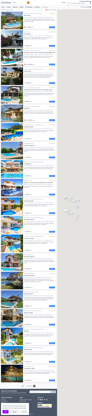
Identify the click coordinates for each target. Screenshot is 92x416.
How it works (4, 401)
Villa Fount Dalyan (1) (29, 256)
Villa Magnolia (27, 163)
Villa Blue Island (28, 349)
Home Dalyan (27, 34)
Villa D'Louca (27, 15)
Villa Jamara (27, 108)
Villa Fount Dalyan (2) (29, 145)
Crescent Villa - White (29, 368)
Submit (53, 392)
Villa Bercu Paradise (29, 238)
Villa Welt (26, 331)
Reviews (3, 402)
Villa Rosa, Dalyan (28, 312)
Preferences (24, 411)
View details (52, 27)
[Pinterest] (44, 399)
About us (3, 399)
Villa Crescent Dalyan (29, 275)
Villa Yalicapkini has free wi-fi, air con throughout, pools (38, 89)
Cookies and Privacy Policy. (20, 408)
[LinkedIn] (42, 399)
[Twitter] (40, 399)
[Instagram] (47, 399)
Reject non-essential (14, 411)
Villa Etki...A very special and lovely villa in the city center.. (38, 182)
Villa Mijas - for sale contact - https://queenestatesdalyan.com (39, 52)
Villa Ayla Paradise (28, 127)
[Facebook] (38, 399)
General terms (22, 401)
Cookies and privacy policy (25, 399)
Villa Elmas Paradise (29, 219)
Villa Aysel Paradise (29, 201)
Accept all (5, 411)
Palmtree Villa (27, 71)
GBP (64, 2)
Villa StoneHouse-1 (28, 294)
